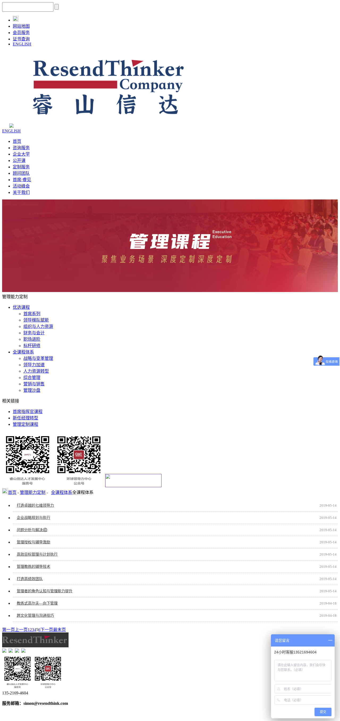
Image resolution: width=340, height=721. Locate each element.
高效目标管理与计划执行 (37, 554)
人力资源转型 (36, 371)
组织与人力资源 (38, 326)
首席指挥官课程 (27, 411)
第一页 (8, 629)
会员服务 (21, 32)
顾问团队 (21, 173)
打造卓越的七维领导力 (35, 505)
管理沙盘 (31, 390)
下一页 (46, 629)
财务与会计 (34, 333)
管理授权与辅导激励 (33, 542)
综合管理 (31, 377)
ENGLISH (22, 44)
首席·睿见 (22, 179)
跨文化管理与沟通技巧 (35, 616)
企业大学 (21, 154)
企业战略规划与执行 (33, 518)
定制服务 (21, 167)
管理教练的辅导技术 (33, 567)
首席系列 (31, 313)
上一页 (21, 629)
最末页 (59, 629)
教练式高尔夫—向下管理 (37, 603)
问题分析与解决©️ (32, 530)
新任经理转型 (25, 418)
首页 (17, 141)
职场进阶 (31, 339)
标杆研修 (31, 345)
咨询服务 (21, 147)
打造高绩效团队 (30, 579)
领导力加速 (34, 364)
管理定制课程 (25, 424)
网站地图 (21, 26)
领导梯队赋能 (36, 320)
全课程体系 (23, 352)
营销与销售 (34, 384)
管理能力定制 (32, 492)
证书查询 (21, 39)
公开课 (19, 160)
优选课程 (21, 307)
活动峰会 (21, 186)
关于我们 (21, 192)
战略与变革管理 (38, 358)
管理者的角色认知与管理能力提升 (45, 591)
